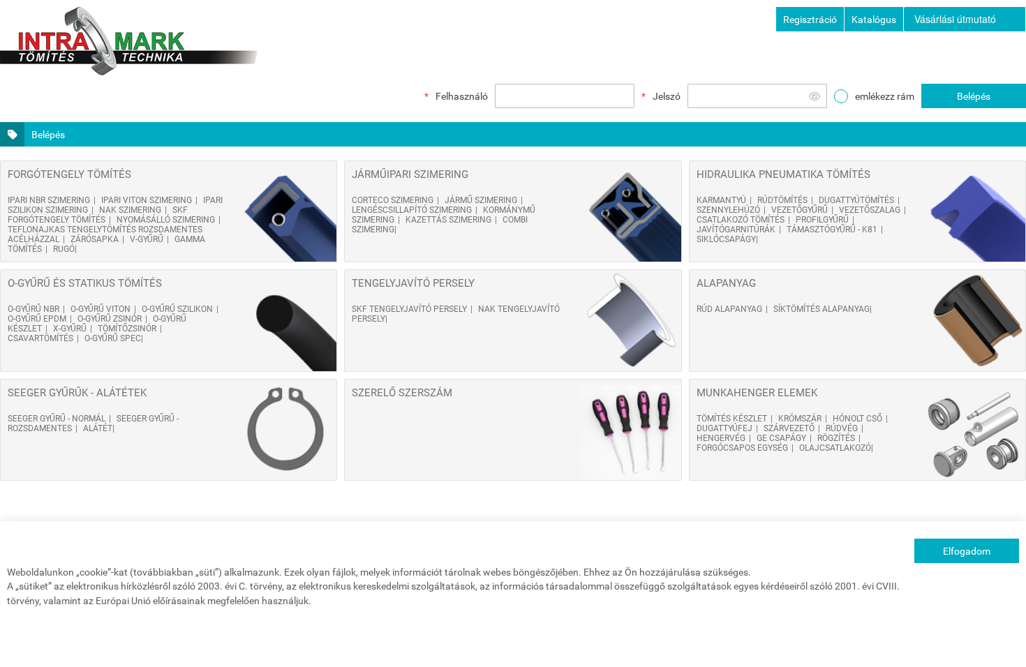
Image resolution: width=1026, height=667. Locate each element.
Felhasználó (462, 96)
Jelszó (667, 96)
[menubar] (965, 19)
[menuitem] (964, 19)
